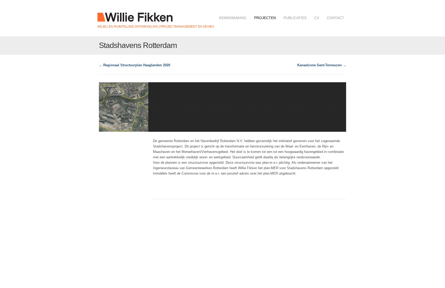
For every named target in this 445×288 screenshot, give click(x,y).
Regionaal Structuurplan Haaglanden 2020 (136, 65)
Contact (335, 18)
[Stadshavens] (123, 107)
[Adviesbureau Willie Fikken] (135, 19)
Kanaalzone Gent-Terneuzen (319, 65)
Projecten (265, 18)
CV (316, 18)
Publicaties (295, 18)
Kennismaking (232, 18)
